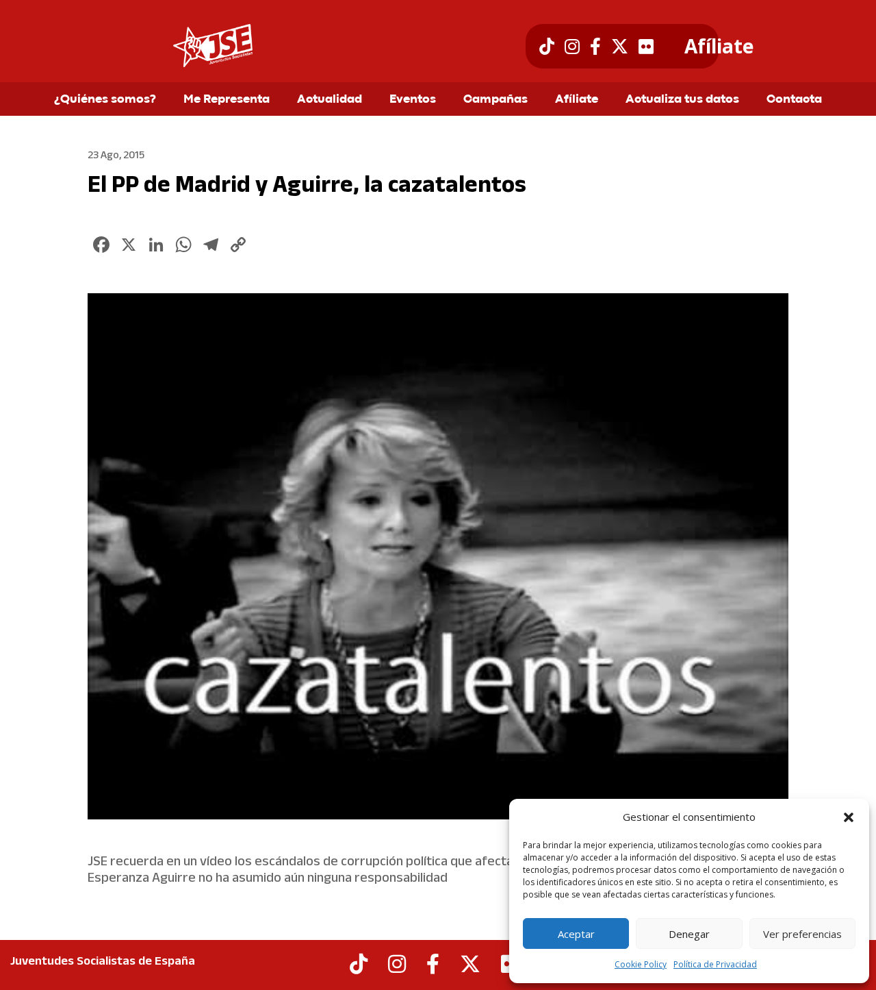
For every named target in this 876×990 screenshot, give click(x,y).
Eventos (412, 100)
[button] (848, 817)
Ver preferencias (802, 934)
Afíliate (718, 46)
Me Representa (226, 100)
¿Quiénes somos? (105, 100)
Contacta (794, 100)
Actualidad (329, 100)
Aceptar (576, 934)
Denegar (689, 934)
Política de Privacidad (715, 964)
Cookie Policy (641, 964)
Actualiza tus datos (682, 100)
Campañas (495, 100)
